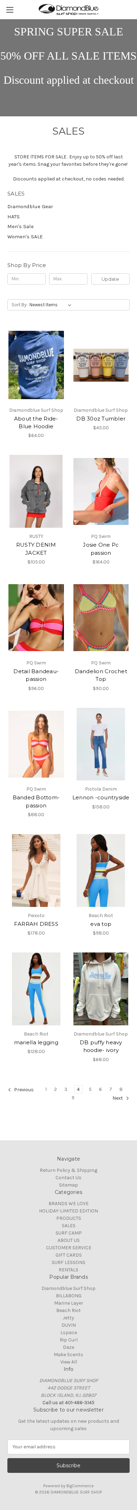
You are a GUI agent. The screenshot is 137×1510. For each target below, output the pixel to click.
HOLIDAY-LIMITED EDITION (68, 1211)
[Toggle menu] (9, 9)
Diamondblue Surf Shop (68, 1288)
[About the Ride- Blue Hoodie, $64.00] (36, 365)
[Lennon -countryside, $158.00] (101, 744)
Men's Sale (20, 226)
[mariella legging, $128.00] (36, 988)
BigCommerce (80, 1485)
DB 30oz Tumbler (100, 418)
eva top (100, 924)
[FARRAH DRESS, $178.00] (36, 870)
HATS (13, 216)
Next (118, 1098)
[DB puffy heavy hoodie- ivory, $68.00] (101, 988)
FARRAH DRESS (36, 924)
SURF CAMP (69, 1233)
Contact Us (68, 1178)
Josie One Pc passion (101, 548)
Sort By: (19, 304)
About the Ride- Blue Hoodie (36, 422)
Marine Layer (68, 1303)
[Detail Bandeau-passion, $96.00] (36, 617)
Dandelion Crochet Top (101, 675)
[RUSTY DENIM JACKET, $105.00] (36, 491)
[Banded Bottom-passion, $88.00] (36, 744)
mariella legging (36, 1042)
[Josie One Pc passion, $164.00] (101, 491)
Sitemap (68, 1185)
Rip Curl (69, 1340)
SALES (69, 1226)
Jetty (68, 1318)
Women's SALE (25, 236)
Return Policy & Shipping (68, 1170)
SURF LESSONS (68, 1262)
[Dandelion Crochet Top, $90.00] (101, 617)
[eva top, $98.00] (101, 870)
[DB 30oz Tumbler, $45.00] (101, 365)
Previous (23, 1090)
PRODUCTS (68, 1218)
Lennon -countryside (101, 797)
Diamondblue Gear (30, 206)
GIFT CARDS (69, 1255)
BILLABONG (68, 1296)
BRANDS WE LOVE (68, 1204)
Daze (68, 1347)
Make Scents (68, 1355)
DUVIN (68, 1325)
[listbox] (51, 305)
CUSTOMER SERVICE (68, 1248)
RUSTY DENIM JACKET (36, 548)
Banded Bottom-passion (36, 801)
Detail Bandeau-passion (36, 675)
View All (68, 1362)
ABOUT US (69, 1240)
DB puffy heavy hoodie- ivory (101, 1046)
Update (110, 279)
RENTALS (68, 1270)
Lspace (68, 1332)
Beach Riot (68, 1310)
